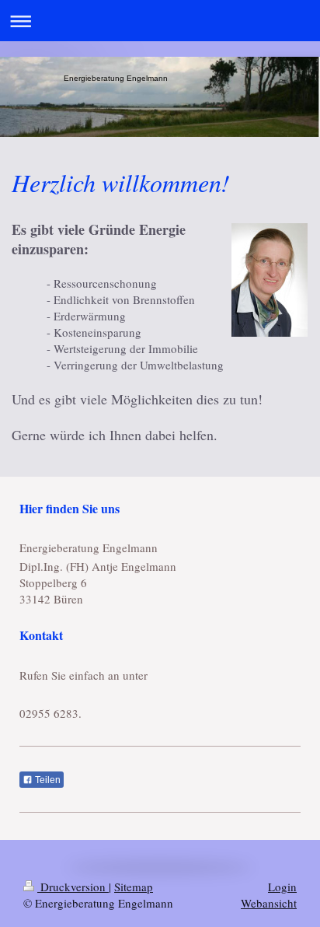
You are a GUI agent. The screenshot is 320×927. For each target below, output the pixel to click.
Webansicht (269, 903)
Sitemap (133, 886)
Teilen (47, 780)
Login (282, 886)
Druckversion (73, 886)
